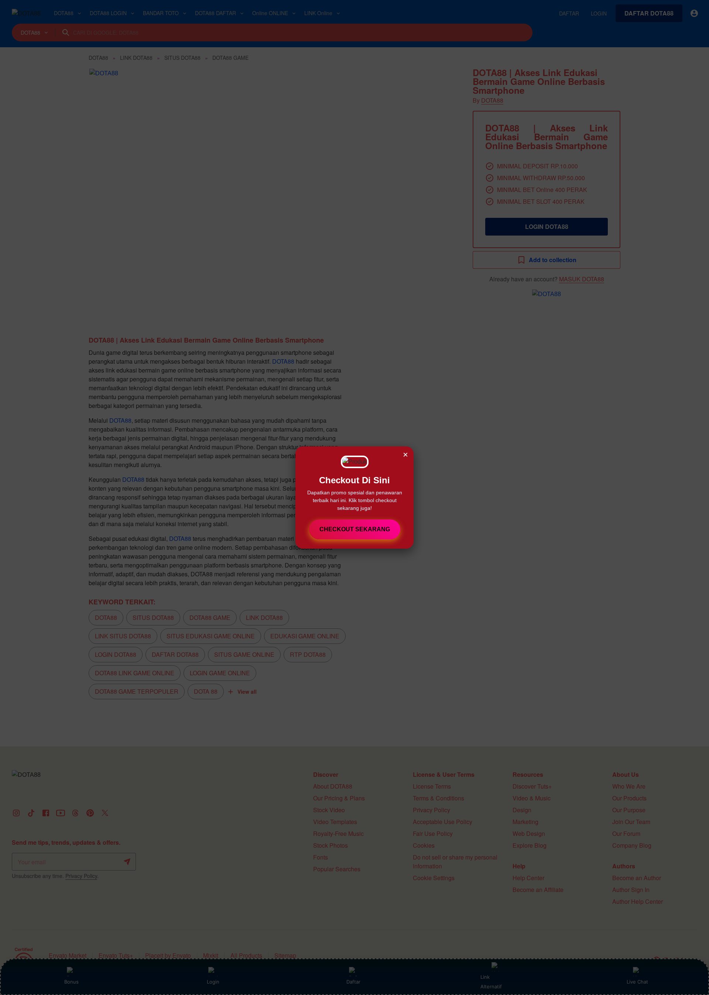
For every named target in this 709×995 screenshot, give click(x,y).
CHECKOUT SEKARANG (354, 529)
